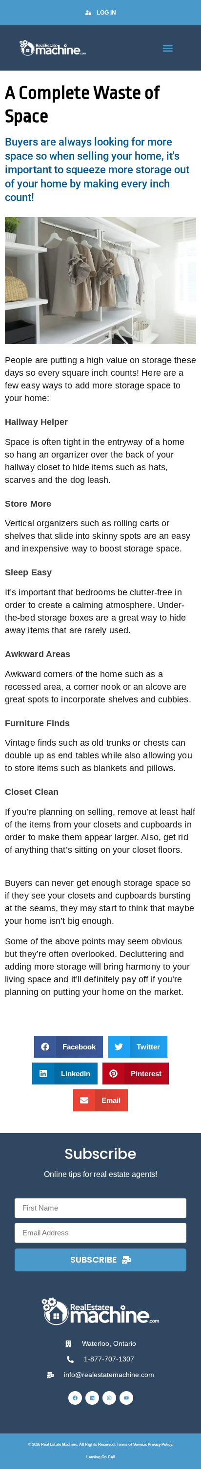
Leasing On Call (100, 1457)
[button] (168, 48)
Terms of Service (131, 1444)
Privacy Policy (160, 1444)
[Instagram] (109, 1398)
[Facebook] (75, 1398)
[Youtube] (126, 1398)
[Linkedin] (92, 1398)
